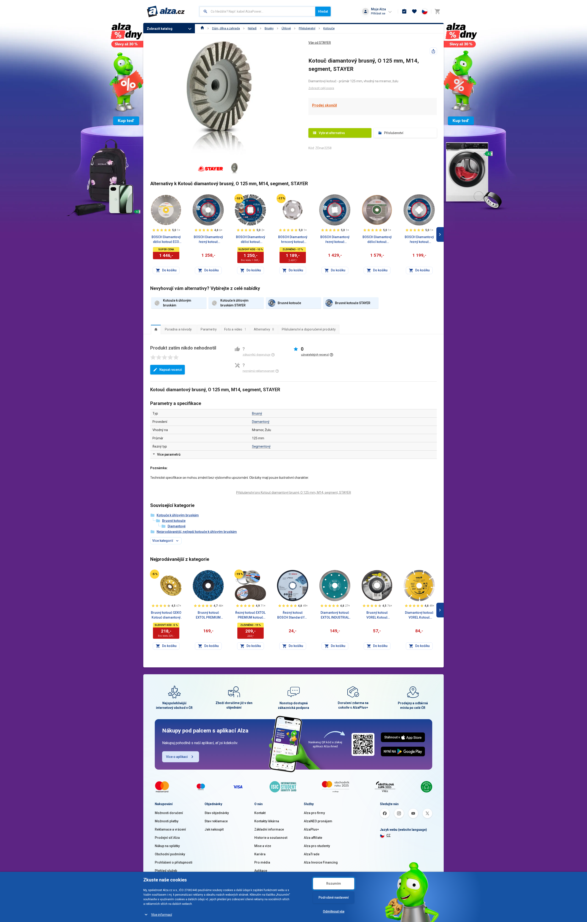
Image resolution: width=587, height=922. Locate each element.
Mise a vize (262, 846)
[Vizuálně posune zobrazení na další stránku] (440, 234)
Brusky (269, 28)
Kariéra (260, 854)
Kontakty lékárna (266, 821)
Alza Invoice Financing (321, 862)
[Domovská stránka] (202, 28)
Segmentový (261, 446)
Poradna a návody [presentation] (178, 329)
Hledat (323, 11)
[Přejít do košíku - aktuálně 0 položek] (437, 11)
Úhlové (286, 28)
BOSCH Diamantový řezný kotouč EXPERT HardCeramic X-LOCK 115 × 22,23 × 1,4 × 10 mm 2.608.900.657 (419, 239)
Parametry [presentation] (209, 329)
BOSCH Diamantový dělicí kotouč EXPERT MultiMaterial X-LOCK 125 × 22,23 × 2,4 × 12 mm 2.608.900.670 (250, 239)
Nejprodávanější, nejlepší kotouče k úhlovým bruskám (197, 532)
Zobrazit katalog (159, 28)
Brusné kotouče (174, 521)
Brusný (257, 413)
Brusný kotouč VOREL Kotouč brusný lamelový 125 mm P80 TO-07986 (377, 615)
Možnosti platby (166, 821)
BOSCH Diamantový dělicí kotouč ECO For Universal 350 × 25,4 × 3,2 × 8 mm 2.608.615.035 (166, 239)
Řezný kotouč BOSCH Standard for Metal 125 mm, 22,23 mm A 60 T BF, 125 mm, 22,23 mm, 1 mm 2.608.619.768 (292, 615)
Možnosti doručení (169, 813)
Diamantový (260, 422)
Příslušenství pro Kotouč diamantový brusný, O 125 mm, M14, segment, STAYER (293, 492)
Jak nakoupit (214, 829)
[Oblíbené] (414, 11)
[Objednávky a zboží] (404, 11)
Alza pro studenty (317, 846)
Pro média (262, 862)
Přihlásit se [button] (378, 13)
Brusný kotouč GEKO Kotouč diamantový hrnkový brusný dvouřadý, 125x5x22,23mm (166, 615)
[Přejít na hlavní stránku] (166, 11)
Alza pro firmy (314, 813)
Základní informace (269, 829)
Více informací (161, 914)
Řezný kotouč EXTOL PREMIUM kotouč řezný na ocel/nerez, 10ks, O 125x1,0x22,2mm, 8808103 (250, 615)
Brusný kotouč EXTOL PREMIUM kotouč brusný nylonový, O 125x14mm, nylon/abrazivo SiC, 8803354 (208, 615)
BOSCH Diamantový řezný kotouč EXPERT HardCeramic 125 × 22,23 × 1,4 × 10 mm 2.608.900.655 (208, 239)
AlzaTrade (311, 854)
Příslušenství (307, 28)
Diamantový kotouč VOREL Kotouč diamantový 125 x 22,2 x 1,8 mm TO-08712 (419, 615)
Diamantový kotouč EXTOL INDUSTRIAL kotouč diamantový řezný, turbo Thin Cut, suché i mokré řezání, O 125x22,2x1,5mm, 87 (334, 615)
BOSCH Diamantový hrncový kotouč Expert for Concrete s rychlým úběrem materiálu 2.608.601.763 (292, 239)
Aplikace (260, 870)
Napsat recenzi (170, 370)
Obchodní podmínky (170, 854)
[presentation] (156, 329)
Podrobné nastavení (333, 897)
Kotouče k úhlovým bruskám (178, 515)
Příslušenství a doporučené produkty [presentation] (309, 329)
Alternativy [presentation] (264, 329)
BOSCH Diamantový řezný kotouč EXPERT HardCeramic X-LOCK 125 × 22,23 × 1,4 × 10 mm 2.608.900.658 (334, 239)
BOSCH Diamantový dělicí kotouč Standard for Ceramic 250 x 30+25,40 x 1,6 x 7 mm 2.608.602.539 (377, 239)
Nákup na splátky (167, 846)
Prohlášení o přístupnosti (173, 862)
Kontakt (260, 813)
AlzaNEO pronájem (318, 821)
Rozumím (333, 883)
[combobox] (257, 11)
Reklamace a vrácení (170, 829)
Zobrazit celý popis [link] (321, 88)
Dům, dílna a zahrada (226, 28)
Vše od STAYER (319, 42)
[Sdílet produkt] (433, 51)
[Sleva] (239, 198)
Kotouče (329, 28)
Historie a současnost (270, 837)
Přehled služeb (166, 870)
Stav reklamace (216, 821)
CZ (388, 835)
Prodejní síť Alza (167, 837)
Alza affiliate (313, 837)
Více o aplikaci (177, 757)
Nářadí (252, 28)
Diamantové (177, 526)
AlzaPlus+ (311, 829)
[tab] (156, 329)
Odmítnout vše (333, 911)
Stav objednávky (217, 813)
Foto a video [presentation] (235, 329)
